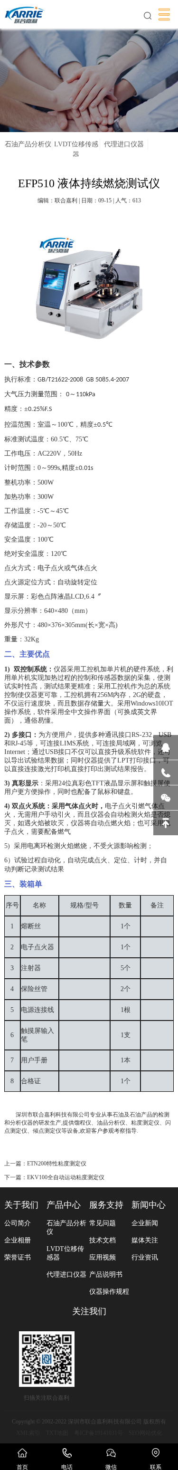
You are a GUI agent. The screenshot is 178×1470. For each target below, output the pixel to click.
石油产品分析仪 (28, 144)
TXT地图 (57, 1433)
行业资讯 (144, 1257)
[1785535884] (165, 747)
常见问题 (102, 1223)
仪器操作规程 (109, 1291)
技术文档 (102, 1240)
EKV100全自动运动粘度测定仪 (65, 1177)
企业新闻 (144, 1223)
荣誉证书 (17, 1257)
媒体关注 (144, 1240)
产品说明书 (105, 1274)
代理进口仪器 (124, 144)
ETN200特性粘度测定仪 (56, 1163)
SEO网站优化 (145, 1433)
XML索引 (28, 1433)
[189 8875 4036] (165, 772)
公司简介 (17, 1223)
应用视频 (102, 1257)
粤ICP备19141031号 (98, 1433)
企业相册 (17, 1240)
